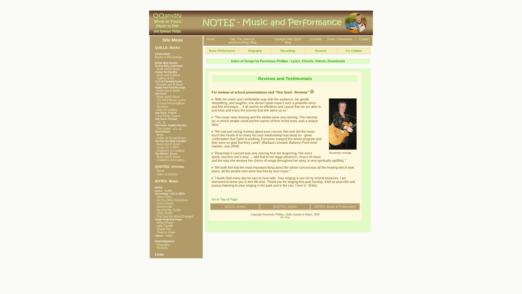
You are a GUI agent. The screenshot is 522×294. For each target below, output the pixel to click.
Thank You (163, 229)
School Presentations (170, 103)
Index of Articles (167, 174)
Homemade (163, 206)
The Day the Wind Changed (174, 216)
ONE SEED (164, 213)
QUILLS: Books (235, 206)
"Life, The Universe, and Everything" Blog (242, 41)
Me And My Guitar (168, 210)
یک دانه (160, 122)
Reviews (161, 106)
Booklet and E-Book (169, 84)
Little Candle (164, 225)
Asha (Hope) (164, 203)
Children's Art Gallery (170, 150)
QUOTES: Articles (285, 206)
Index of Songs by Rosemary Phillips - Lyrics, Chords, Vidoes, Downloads (288, 61)
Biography (162, 244)
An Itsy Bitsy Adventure (171, 200)
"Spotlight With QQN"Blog (288, 41)
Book (159, 134)
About (160, 170)
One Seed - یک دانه (168, 128)
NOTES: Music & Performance (335, 206)
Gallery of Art (164, 78)
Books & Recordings (168, 56)
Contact (364, 39)
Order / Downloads (339, 39)
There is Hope (165, 232)
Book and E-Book (167, 69)
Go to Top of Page (225, 199)
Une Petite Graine (167, 116)
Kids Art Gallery (166, 109)
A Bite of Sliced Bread (170, 138)
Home (211, 39)
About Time (163, 196)
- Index (163, 190)
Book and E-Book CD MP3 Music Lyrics (170, 98)
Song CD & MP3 (167, 147)
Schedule (316, 39)
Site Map (285, 217)
